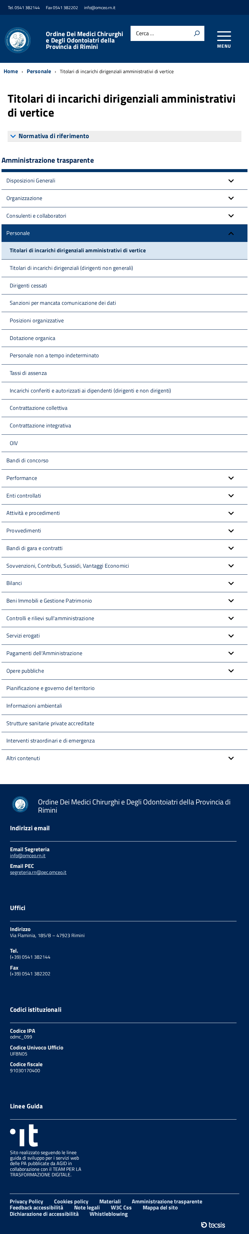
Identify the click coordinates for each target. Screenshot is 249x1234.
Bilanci (14, 583)
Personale (18, 233)
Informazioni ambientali (34, 706)
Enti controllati (23, 495)
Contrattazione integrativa (40, 425)
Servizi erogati (23, 635)
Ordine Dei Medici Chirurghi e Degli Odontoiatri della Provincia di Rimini (84, 40)
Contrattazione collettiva (39, 408)
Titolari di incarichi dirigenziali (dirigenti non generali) (71, 268)
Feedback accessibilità (36, 1207)
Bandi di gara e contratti (34, 548)
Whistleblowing (109, 1214)
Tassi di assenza (28, 373)
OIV (14, 443)
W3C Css (121, 1207)
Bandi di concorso (27, 460)
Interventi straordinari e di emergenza (50, 740)
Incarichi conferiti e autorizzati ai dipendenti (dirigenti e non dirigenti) (90, 390)
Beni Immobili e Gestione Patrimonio (49, 601)
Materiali (110, 1201)
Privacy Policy (26, 1201)
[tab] (124, 136)
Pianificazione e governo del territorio (50, 688)
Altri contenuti (23, 758)
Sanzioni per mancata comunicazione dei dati (63, 303)
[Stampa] (196, 33)
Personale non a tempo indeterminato (54, 355)
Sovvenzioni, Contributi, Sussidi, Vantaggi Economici (67, 566)
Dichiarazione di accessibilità (44, 1214)
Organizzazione (24, 198)
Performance (21, 478)
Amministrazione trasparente (167, 1201)
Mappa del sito (160, 1207)
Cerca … (145, 33)
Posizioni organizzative (37, 320)
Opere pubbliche (25, 671)
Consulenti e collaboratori (36, 216)
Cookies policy (71, 1201)
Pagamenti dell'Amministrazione (44, 653)
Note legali (87, 1207)
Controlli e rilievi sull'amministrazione (50, 618)
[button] (231, 180)
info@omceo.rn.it (28, 855)
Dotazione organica (32, 338)
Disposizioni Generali (30, 180)
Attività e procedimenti (33, 513)
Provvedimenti (23, 530)
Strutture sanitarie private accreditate (50, 723)
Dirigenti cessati (28, 285)
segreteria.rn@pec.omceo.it (38, 872)
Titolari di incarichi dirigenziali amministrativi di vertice (78, 250)
